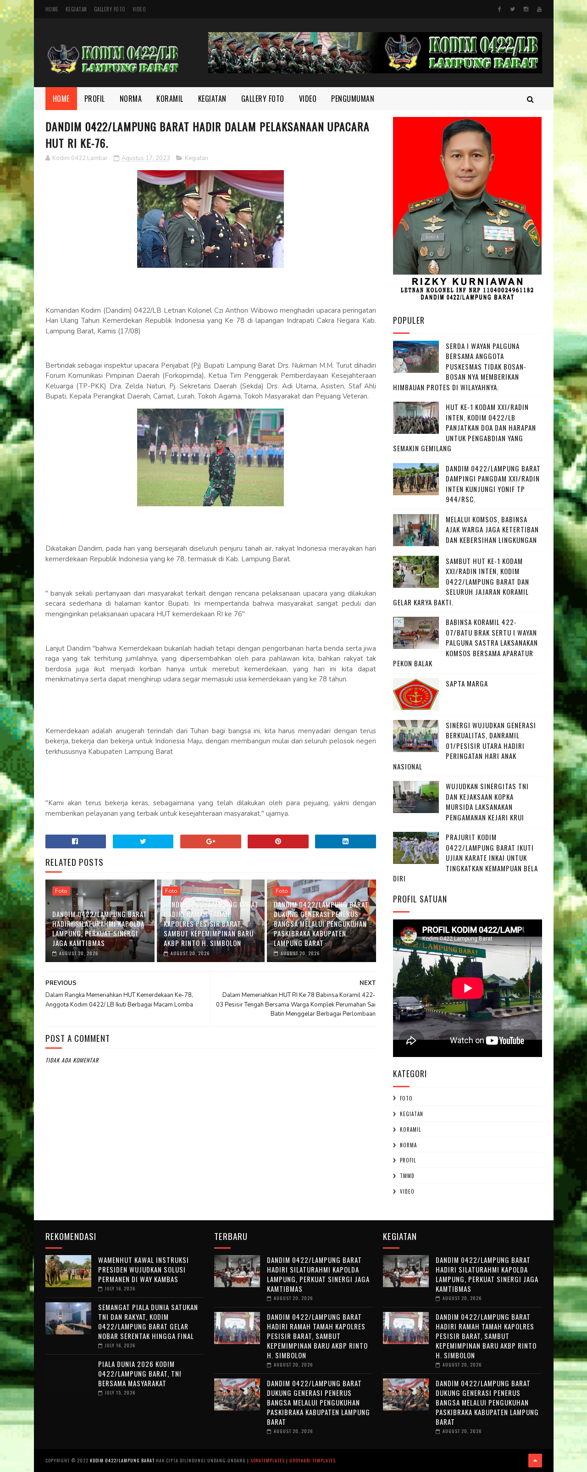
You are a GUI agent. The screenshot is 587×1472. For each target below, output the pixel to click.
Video (139, 9)
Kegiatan (76, 9)
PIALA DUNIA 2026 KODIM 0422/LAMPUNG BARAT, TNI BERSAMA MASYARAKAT (140, 1373)
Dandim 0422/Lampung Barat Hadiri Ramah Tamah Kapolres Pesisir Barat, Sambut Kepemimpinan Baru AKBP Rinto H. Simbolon (211, 923)
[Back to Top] (535, 1460)
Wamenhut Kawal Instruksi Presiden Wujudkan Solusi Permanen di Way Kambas (143, 1269)
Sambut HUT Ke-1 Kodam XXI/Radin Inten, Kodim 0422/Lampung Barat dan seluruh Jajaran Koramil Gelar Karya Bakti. (461, 581)
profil (408, 1160)
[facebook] (499, 9)
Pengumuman (352, 98)
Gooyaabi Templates (312, 1460)
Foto (61, 891)
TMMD (407, 1175)
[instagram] (526, 9)
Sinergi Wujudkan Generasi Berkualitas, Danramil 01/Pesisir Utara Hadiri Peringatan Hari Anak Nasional (464, 745)
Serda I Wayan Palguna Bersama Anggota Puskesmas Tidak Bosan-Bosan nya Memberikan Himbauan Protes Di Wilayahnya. (459, 366)
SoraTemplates (267, 1460)
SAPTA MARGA (467, 683)
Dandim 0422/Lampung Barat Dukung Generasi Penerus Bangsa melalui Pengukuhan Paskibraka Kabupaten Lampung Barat (321, 923)
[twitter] (512, 9)
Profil (94, 98)
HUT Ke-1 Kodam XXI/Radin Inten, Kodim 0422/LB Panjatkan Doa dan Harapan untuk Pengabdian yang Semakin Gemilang (464, 427)
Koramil (169, 98)
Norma (131, 98)
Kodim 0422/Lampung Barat (122, 1460)
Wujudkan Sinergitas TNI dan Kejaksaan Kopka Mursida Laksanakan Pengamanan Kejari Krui (487, 801)
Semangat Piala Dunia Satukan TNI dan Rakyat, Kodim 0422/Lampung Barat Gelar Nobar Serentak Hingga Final (148, 1321)
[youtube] (539, 9)
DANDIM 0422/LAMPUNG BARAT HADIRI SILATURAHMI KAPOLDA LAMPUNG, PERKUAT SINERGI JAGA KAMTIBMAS (99, 928)
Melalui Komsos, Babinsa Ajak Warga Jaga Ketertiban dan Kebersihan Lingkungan (492, 529)
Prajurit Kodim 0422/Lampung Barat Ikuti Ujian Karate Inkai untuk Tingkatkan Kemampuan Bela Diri (465, 857)
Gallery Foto (110, 9)
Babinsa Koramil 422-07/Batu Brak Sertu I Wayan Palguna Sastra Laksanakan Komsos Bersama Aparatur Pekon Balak (465, 642)
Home (52, 9)
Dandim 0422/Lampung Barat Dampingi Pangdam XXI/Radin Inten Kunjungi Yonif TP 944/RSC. (493, 483)
